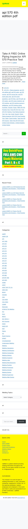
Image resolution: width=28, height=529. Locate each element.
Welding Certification (8, 350)
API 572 (4, 251)
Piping (4, 331)
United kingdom (19, 123)
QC (3, 333)
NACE (3, 324)
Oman (21, 114)
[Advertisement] (14, 35)
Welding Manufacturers (9, 362)
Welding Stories (6, 372)
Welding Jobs (6, 360)
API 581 (4, 268)
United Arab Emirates (8, 123)
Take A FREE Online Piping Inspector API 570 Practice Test (14, 56)
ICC (3, 311)
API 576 (4, 258)
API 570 (6, 88)
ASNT (4, 285)
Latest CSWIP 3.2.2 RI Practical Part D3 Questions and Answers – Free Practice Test (13, 188)
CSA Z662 (5, 302)
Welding (4, 345)
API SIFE (4, 280)
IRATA (4, 316)
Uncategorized (6, 341)
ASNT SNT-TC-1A (7, 287)
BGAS (4, 292)
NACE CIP (5, 326)
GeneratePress (21, 497)
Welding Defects (7, 355)
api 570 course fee (12, 94)
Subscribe (21, 421)
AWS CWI (5, 290)
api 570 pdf (19, 99)
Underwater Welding (8, 343)
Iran (6, 114)
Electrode (5, 307)
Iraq (9, 114)
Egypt (14, 107)
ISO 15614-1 (5, 319)
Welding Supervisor (7, 375)
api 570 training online (15, 105)
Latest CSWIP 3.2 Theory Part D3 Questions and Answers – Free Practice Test (13, 200)
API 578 (4, 263)
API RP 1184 (5, 277)
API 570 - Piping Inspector (11, 90)
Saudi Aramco (6, 336)
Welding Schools (7, 370)
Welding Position (7, 365)
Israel (12, 114)
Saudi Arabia (13, 118)
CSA (3, 297)
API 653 (4, 270)
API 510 (4, 244)
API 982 (4, 275)
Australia (4, 107)
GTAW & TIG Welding (8, 309)
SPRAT (4, 338)
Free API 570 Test (15, 109)
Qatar (7, 118)
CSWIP (4, 304)
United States (6, 125)
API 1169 (4, 241)
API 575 (4, 256)
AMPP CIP (5, 236)
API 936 (4, 273)
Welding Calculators (8, 348)
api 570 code (15, 92)
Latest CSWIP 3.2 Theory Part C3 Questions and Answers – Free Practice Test (13, 206)
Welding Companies (8, 353)
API (3, 239)
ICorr (3, 314)
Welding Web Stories (8, 377)
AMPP (4, 234)
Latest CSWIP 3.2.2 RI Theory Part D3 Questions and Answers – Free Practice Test (13, 194)
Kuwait (17, 114)
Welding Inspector (7, 358)
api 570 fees (12, 99)
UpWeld (5, 3)
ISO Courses (5, 321)
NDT (3, 328)
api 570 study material (15, 101)
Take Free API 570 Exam (17, 120)
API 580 (4, 265)
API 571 (4, 248)
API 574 (4, 253)
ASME (4, 282)
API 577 (4, 261)
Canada (10, 107)
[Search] (24, 133)
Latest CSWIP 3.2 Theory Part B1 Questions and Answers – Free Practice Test (13, 212)
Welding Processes (7, 367)
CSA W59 (5, 299)
